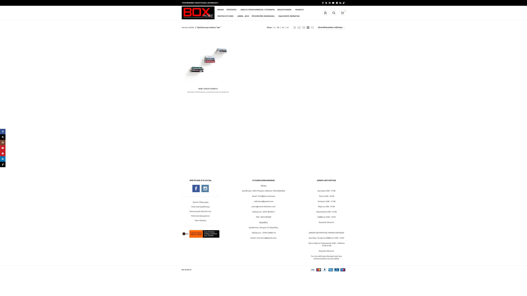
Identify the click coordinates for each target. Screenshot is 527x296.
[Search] (334, 13)
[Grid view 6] (303, 27)
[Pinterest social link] (337, 3)
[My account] (325, 13)
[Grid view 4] (312, 27)
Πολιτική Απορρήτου (200, 216)
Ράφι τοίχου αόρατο (208, 89)
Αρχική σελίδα (188, 27)
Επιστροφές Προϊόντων (200, 211)
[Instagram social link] (329, 3)
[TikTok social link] (343, 3)
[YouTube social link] (333, 3)
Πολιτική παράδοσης (200, 207)
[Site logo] (198, 13)
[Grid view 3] (308, 27)
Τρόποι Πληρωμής (200, 202)
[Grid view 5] (299, 27)
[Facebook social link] (322, 3)
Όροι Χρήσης (200, 220)
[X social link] (326, 3)
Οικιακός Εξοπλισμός (196, 92)
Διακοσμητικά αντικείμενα (217, 92)
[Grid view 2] (294, 27)
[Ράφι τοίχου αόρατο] (208, 60)
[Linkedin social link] (340, 3)
